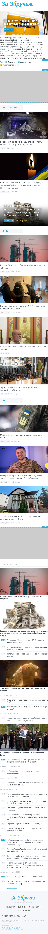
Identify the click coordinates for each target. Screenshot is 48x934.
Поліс (31, 907)
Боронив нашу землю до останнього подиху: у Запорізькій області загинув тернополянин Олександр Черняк (21, 185)
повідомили (5, 49)
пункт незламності (11, 65)
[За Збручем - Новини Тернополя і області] (17, 4)
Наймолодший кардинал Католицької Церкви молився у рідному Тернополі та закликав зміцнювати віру (25, 842)
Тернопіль (12, 62)
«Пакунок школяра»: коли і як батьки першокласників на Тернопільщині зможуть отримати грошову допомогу (25, 865)
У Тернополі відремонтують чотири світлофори (26, 877)
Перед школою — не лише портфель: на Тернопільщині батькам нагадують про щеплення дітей (27, 817)
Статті (39, 907)
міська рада (25, 62)
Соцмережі (24, 911)
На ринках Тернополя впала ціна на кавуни (24, 824)
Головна (10, 907)
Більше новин (12, 888)
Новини (22, 907)
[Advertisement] (24, 86)
